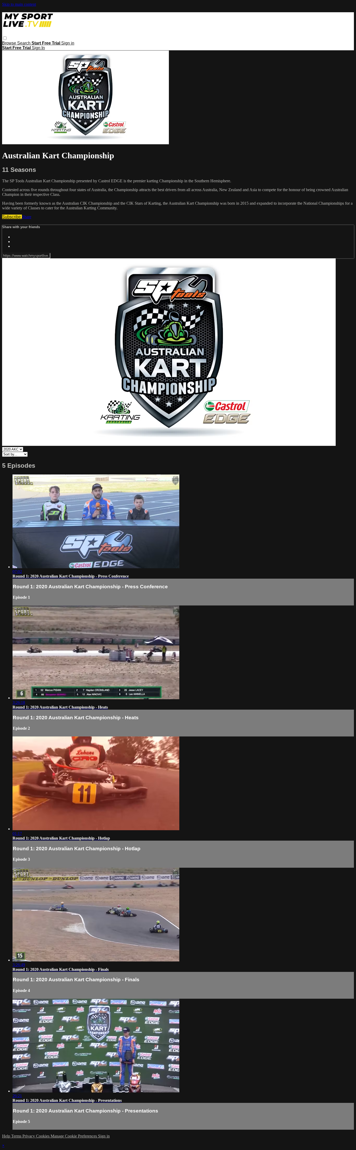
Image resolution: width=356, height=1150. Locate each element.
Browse (9, 43)
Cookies (43, 1136)
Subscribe (12, 217)
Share (26, 217)
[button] (5, 38)
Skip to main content (19, 4)
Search (24, 43)
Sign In (38, 48)
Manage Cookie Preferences (74, 1136)
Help (6, 1136)
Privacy (29, 1136)
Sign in (67, 43)
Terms (16, 1136)
